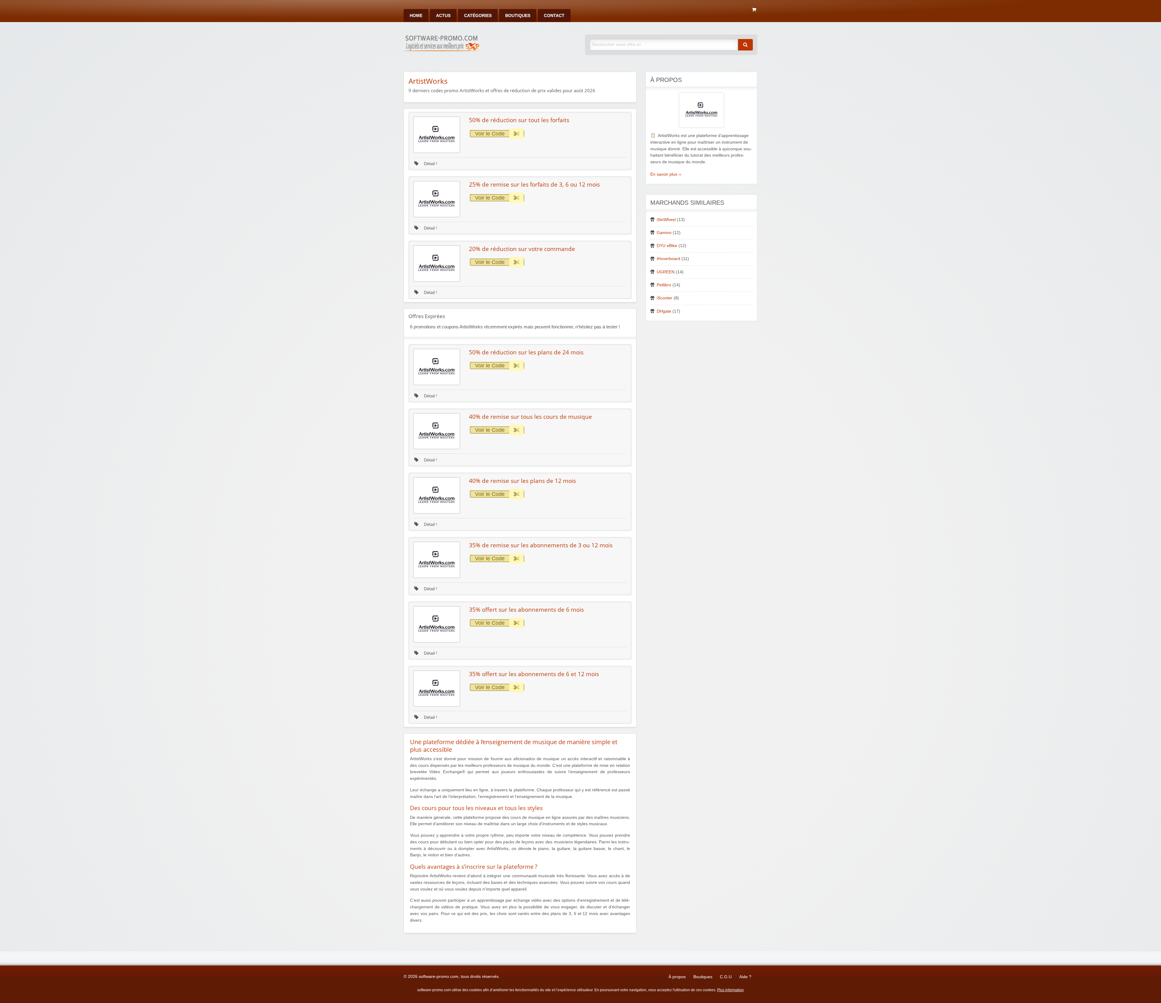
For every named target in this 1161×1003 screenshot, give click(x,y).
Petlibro (664, 285)
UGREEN (666, 272)
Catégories (478, 15)
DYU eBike (667, 245)
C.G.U (726, 977)
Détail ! (430, 163)
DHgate (664, 311)
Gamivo (664, 232)
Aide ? (745, 977)
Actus (443, 15)
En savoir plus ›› (665, 174)
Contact (554, 15)
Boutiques (517, 15)
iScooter (664, 298)
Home (416, 15)
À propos (677, 977)
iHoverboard (668, 258)
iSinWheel (666, 219)
